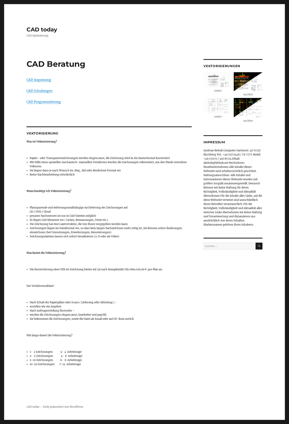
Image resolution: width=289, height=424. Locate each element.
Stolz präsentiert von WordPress (63, 406)
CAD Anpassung (39, 80)
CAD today (42, 29)
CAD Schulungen (39, 91)
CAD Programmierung (44, 102)
